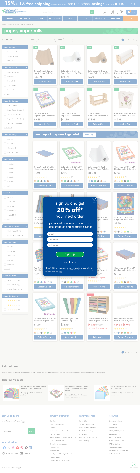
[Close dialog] (94, 200)
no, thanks (70, 262)
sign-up (70, 254)
